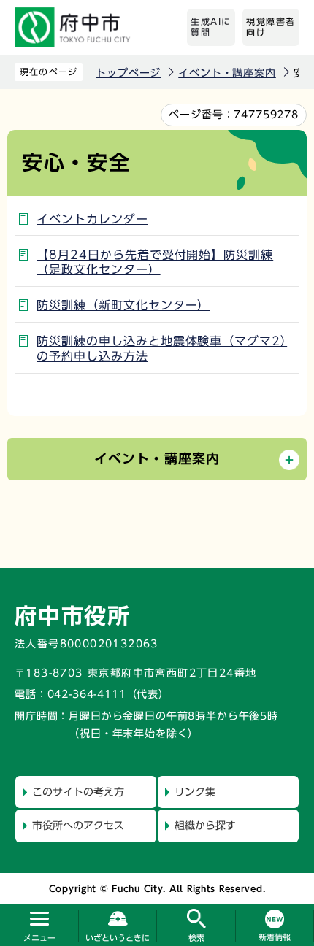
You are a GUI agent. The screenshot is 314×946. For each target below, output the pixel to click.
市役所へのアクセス (78, 825)
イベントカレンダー (92, 219)
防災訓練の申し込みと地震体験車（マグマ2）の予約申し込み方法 (162, 348)
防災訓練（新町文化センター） (123, 305)
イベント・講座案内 (227, 73)
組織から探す (205, 825)
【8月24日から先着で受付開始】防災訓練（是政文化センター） (155, 262)
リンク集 (195, 792)
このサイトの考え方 (78, 792)
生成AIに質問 (211, 27)
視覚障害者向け (271, 27)
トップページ (128, 73)
